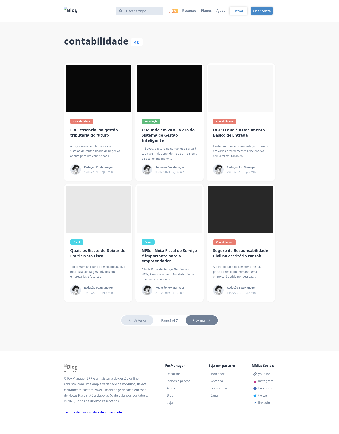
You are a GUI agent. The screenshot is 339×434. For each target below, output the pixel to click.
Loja (170, 402)
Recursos (189, 10)
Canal (214, 395)
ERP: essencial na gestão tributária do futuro (94, 132)
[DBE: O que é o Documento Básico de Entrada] (240, 88)
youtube (264, 374)
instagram (265, 381)
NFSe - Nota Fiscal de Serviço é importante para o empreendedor (169, 256)
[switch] (173, 11)
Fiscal (76, 242)
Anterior (140, 320)
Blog (170, 395)
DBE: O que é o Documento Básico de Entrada (239, 132)
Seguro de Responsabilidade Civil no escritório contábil (240, 253)
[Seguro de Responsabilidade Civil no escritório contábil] (240, 209)
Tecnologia (151, 121)
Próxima (198, 320)
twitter (263, 395)
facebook (265, 388)
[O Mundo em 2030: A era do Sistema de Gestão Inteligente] (169, 88)
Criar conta (262, 11)
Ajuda (221, 10)
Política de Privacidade (105, 412)
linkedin (264, 402)
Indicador (217, 374)
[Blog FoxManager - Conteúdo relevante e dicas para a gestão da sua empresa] (88, 11)
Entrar (238, 11)
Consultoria (219, 388)
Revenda (216, 381)
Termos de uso (75, 412)
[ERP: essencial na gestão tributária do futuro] (98, 88)
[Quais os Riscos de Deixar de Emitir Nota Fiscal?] (98, 209)
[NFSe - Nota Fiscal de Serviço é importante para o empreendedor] (169, 209)
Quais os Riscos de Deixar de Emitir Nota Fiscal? (97, 253)
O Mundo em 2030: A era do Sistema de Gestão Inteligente (168, 135)
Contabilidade (81, 121)
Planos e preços (178, 381)
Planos (206, 10)
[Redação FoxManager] (77, 169)
